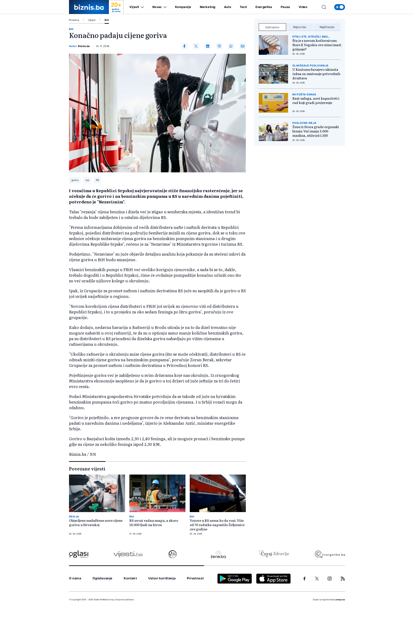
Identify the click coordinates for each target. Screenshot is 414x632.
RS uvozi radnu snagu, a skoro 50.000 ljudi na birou (153, 522)
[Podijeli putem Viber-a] (219, 46)
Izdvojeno (272, 27)
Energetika (264, 7)
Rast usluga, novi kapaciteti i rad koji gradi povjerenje (315, 100)
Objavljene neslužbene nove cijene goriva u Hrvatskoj (95, 522)
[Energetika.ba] (329, 554)
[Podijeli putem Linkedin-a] (207, 46)
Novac (157, 7)
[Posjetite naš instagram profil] (329, 578)
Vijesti (134, 7)
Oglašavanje (102, 578)
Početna (74, 20)
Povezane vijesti (87, 468)
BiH (107, 20)
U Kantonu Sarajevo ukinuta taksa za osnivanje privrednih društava (316, 73)
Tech (243, 7)
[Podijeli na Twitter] (196, 46)
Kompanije (183, 7)
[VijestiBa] (128, 554)
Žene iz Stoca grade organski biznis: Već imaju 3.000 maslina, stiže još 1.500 (315, 131)
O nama (75, 578)
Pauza (285, 7)
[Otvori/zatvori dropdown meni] (141, 7)
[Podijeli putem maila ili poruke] (242, 46)
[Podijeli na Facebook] (184, 46)
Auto (227, 7)
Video (303, 7)
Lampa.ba (340, 600)
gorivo (75, 180)
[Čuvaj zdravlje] (274, 554)
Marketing (207, 7)
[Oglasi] (78, 554)
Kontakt (130, 578)
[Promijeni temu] (339, 7)
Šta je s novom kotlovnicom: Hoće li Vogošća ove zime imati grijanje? (316, 44)
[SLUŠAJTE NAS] (172, 554)
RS (97, 180)
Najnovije (299, 27)
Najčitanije (327, 27)
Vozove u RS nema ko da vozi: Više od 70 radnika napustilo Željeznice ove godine (217, 524)
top (87, 180)
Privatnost (195, 578)
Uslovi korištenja (162, 578)
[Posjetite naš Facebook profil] (304, 579)
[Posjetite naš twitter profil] (317, 579)
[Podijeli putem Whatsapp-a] (231, 46)
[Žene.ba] (218, 554)
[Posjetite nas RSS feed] (342, 578)
